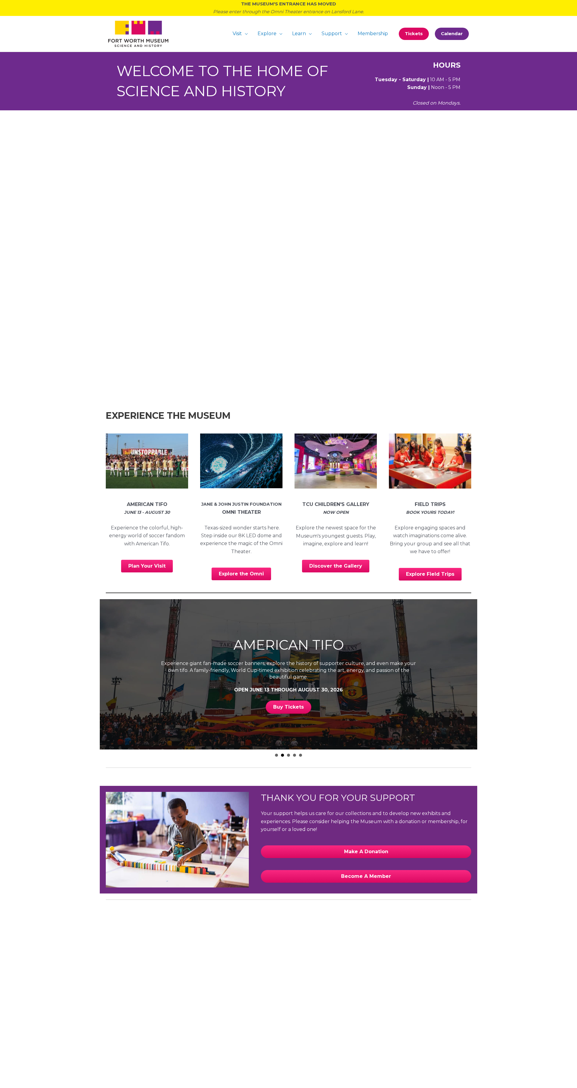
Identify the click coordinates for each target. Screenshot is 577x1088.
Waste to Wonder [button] (294, 755)
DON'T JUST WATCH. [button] (276, 755)
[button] (414, 34)
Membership (373, 33)
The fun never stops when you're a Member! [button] (300, 755)
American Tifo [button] (282, 755)
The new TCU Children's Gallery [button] (288, 755)
